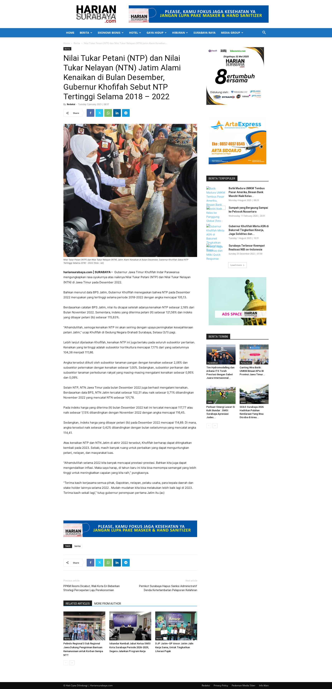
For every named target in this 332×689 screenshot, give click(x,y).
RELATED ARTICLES (78, 603)
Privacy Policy (221, 685)
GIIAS (243, 402)
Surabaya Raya (204, 32)
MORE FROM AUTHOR (107, 603)
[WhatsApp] (108, 113)
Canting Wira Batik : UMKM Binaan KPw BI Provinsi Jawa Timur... (252, 371)
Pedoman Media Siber (243, 685)
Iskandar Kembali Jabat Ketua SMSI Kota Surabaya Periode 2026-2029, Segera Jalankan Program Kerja (130, 647)
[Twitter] (99, 113)
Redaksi (71, 104)
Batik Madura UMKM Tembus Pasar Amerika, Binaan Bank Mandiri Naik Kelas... (247, 192)
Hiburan (178, 32)
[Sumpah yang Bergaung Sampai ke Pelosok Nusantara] (216, 212)
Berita (84, 32)
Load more (236, 265)
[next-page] (72, 662)
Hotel (133, 32)
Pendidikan (213, 362)
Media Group (230, 32)
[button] (264, 33)
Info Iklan (264, 685)
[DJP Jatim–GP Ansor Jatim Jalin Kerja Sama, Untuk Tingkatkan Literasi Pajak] (176, 625)
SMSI (210, 402)
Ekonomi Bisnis (109, 32)
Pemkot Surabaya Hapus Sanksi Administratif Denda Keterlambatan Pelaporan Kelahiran (168, 588)
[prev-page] (65, 662)
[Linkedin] (117, 113)
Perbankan (246, 362)
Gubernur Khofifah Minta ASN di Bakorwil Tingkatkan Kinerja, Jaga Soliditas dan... (249, 230)
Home (70, 32)
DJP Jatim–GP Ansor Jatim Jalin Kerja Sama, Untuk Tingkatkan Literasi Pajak (174, 647)
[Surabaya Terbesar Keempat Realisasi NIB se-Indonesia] (216, 250)
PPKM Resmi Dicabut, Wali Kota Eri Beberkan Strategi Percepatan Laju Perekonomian (91, 588)
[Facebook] (90, 113)
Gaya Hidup (155, 32)
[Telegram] (126, 113)
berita (78, 546)
